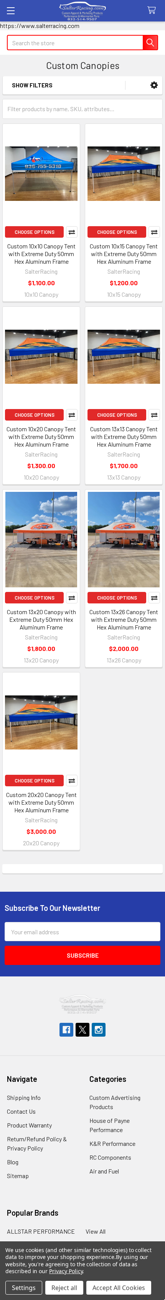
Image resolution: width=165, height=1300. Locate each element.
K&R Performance (112, 1143)
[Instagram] (99, 1030)
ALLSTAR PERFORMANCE (41, 1231)
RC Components (110, 1157)
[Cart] (153, 10)
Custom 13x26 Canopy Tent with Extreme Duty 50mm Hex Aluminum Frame (123, 619)
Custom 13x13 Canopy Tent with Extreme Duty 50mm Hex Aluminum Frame (124, 436)
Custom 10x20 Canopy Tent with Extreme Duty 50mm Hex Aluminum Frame (41, 436)
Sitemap (18, 1175)
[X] (82, 1030)
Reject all (64, 1288)
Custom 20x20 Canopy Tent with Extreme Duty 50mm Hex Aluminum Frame (41, 802)
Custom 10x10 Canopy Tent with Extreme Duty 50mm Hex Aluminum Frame (41, 253)
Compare (72, 232)
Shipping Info (24, 1097)
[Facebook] (66, 1030)
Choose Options (34, 232)
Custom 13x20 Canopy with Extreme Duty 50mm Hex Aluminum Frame (41, 619)
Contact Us (21, 1111)
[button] (154, 85)
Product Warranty (29, 1125)
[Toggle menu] (10, 10)
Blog (12, 1161)
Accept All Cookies (118, 1288)
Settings (24, 1288)
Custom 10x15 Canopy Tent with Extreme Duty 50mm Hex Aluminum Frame (124, 253)
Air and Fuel (104, 1171)
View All (96, 1231)
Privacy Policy (65, 1271)
